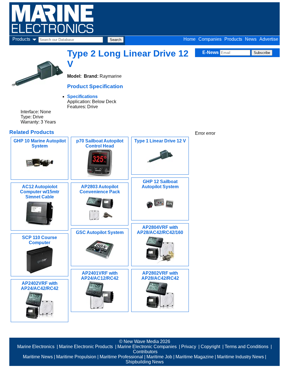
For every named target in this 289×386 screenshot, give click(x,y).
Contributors (145, 351)
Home (189, 39)
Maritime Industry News (240, 356)
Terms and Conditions (246, 346)
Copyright (210, 346)
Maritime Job (159, 356)
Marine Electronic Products (86, 346)
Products (233, 39)
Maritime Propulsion (76, 356)
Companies (210, 39)
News (251, 39)
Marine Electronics (35, 346)
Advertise (268, 39)
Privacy (188, 346)
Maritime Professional (121, 356)
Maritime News (38, 356)
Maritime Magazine (195, 356)
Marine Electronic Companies (147, 346)
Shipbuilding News (145, 361)
